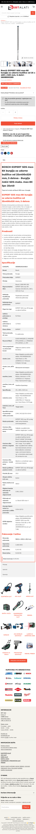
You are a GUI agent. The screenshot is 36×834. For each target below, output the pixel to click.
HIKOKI (17, 766)
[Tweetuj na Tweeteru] (5, 153)
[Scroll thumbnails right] (33, 64)
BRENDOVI (26, 819)
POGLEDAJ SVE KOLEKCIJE (18, 660)
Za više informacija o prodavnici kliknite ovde (13, 140)
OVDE (26, 104)
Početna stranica (5, 746)
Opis (4, 160)
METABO (12, 766)
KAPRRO (20, 768)
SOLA (9, 768)
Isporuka (5, 569)
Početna (3, 20)
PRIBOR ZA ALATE (10, 819)
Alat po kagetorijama (6, 749)
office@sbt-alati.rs (5, 718)
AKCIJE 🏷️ (6, 817)
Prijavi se (26, 807)
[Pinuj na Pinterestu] (11, 153)
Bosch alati (5, 146)
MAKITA (7, 766)
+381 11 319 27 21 (6, 720)
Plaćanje (5, 564)
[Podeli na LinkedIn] (8, 153)
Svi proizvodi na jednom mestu (9, 747)
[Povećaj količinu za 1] (15, 112)
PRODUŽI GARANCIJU (18, 821)
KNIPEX (3, 770)
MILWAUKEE (8, 770)
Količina (3, 108)
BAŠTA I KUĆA (26, 817)
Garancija (5, 574)
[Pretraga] (33, 13)
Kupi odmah (18, 123)
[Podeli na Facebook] (2, 153)
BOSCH (9, 80)
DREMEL (22, 766)
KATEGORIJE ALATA (16, 817)
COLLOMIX (14, 768)
